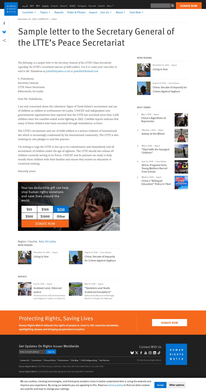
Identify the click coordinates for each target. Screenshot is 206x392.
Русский (92, 5)
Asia (41, 241)
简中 (32, 5)
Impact (93, 12)
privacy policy (115, 385)
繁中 (38, 5)
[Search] (172, 5)
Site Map (74, 360)
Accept (160, 385)
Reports (59, 12)
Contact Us (24, 360)
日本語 (72, 5)
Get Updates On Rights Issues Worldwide (49, 346)
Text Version (104, 360)
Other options (176, 385)
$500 (29, 216)
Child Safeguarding (89, 360)
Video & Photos (76, 12)
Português (82, 5)
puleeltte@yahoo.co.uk (58, 71)
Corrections (36, 360)
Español (101, 5)
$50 (29, 209)
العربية (25, 5)
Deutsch (63, 5)
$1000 (45, 216)
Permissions (63, 360)
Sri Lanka (50, 241)
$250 (61, 209)
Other (61, 216)
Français (54, 5)
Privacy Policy (50, 360)
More (111, 5)
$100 (45, 209)
